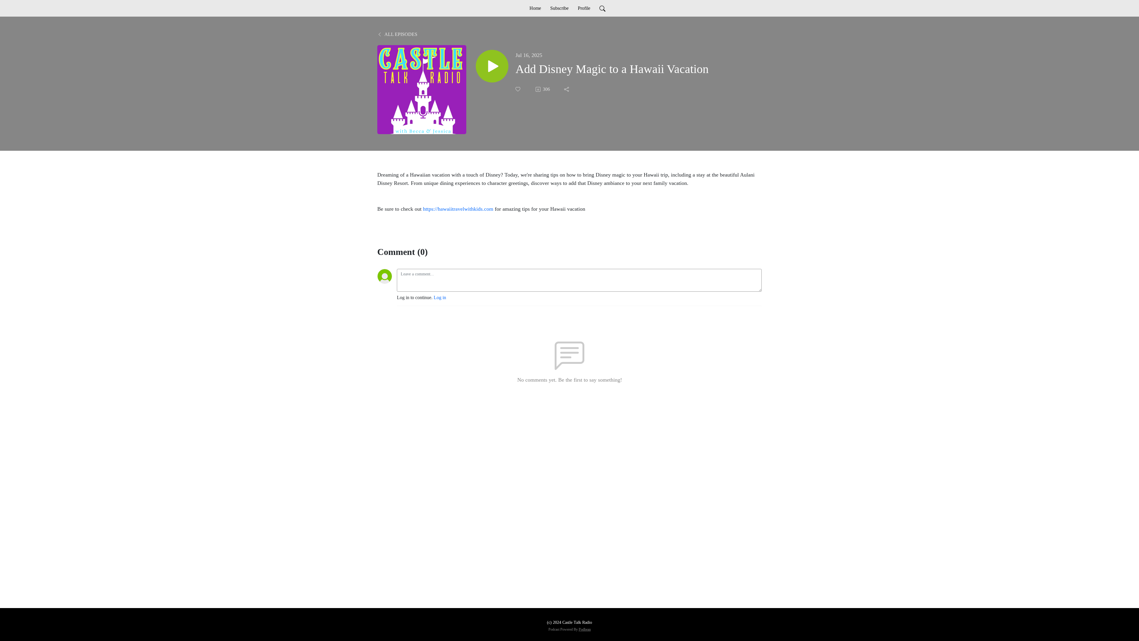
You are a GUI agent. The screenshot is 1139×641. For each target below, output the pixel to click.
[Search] (602, 8)
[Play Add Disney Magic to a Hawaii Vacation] (492, 66)
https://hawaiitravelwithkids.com (458, 209)
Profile (584, 8)
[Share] (567, 89)
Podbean (585, 629)
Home (535, 8)
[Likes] (518, 89)
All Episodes (400, 34)
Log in (440, 297)
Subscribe (559, 8)
